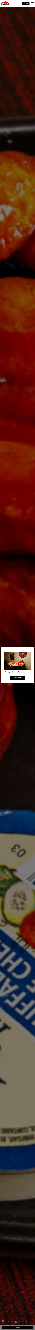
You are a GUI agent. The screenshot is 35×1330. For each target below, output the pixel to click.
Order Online (17, 678)
